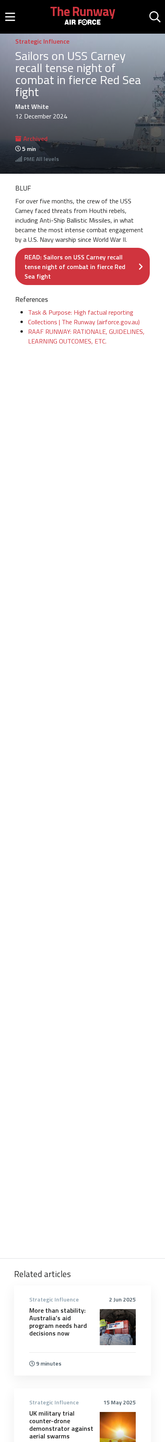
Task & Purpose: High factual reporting (80, 312)
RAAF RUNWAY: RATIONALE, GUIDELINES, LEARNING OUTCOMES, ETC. (86, 336)
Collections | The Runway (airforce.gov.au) (84, 322)
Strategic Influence (42, 41)
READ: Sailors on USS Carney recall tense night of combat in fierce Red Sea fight (74, 266)
